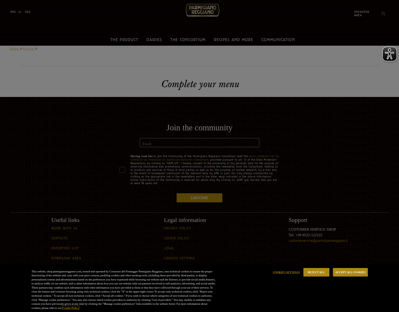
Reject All (316, 272)
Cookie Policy (71, 307)
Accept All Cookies (350, 272)
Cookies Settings (286, 272)
